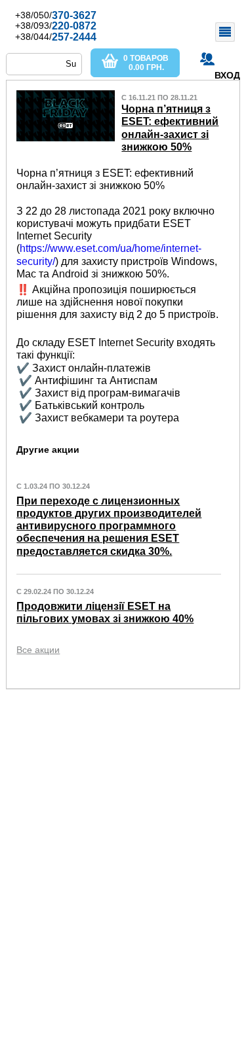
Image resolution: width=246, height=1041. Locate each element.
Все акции (38, 649)
